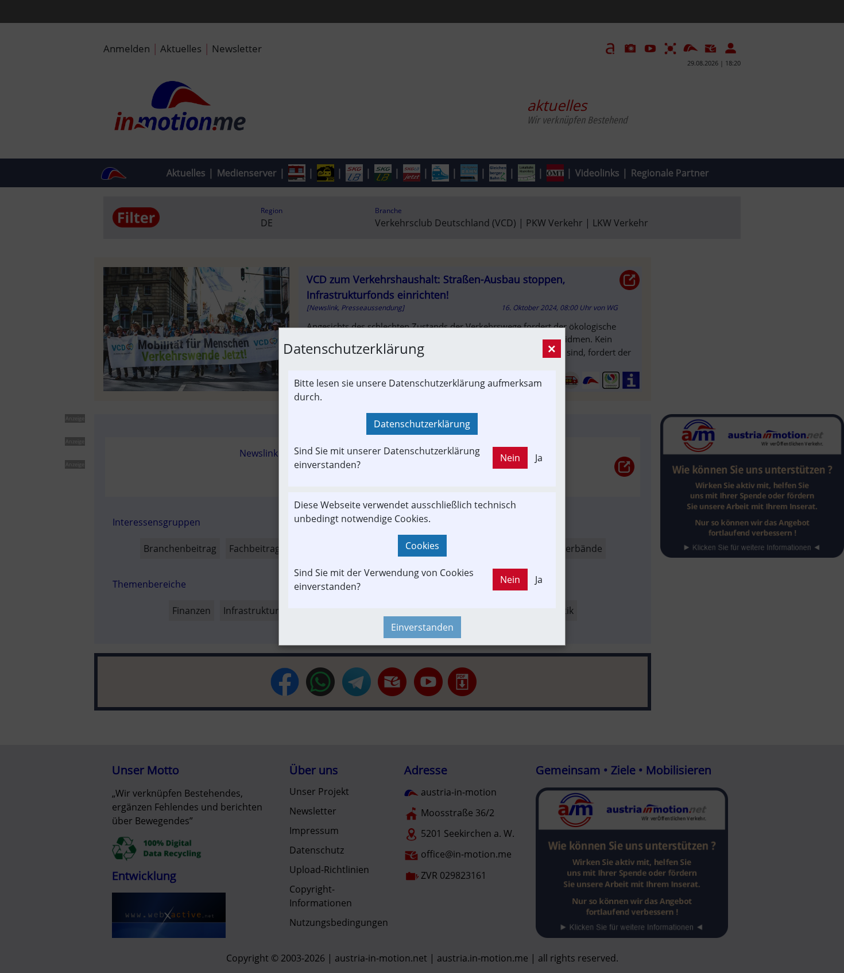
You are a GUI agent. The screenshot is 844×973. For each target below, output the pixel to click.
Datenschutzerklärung (422, 424)
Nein (510, 457)
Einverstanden (422, 627)
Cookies (422, 545)
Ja (539, 457)
